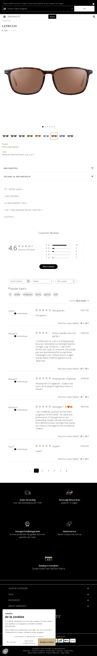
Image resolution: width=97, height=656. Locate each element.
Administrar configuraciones (29, 642)
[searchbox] (17, 281)
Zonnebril (6, 21)
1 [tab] (42, 126)
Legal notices (65, 653)
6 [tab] (54, 126)
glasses (47, 294)
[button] (5, 651)
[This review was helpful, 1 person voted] (81, 397)
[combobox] (43, 281)
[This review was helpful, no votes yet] (81, 323)
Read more (40, 361)
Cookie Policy (68, 651)
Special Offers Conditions (36, 653)
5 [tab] (52, 126)
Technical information (17, 176)
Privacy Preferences (52, 653)
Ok (84, 8)
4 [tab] (49, 126)
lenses (38, 294)
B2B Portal (26, 651)
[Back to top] (93, 650)
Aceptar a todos (47, 642)
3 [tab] (47, 126)
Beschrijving (11, 168)
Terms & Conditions (38, 651)
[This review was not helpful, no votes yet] (86, 323)
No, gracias (11, 642)
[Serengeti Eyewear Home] (14, 17)
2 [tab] (45, 126)
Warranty (60, 651)
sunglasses (27, 294)
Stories (52, 17)
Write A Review (48, 266)
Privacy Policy (50, 651)
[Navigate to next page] (66, 471)
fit (10, 294)
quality (17, 294)
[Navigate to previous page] (30, 471)
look (55, 294)
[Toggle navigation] (5, 17)
